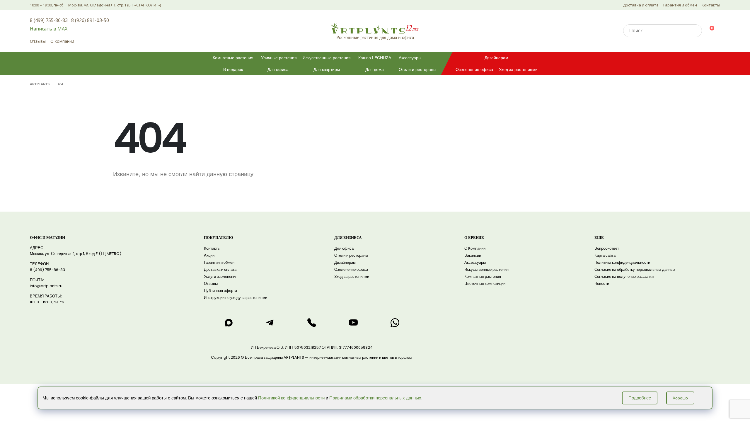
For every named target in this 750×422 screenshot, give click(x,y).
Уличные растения (279, 57)
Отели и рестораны (417, 69)
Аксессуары (410, 57)
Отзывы (38, 41)
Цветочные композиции (484, 283)
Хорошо (680, 398)
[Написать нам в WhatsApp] (395, 322)
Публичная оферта (220, 290)
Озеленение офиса (474, 69)
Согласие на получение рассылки (624, 276)
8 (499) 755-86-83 (49, 20)
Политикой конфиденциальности (291, 397)
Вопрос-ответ (606, 248)
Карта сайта (605, 255)
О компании (62, 41)
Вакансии (472, 255)
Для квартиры (326, 69)
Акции (209, 255)
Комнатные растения (233, 57)
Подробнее (639, 397)
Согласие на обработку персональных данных (634, 269)
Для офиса (278, 69)
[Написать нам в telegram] (270, 322)
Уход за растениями (518, 69)
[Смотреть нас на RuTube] (353, 322)
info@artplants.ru (46, 286)
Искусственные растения (327, 57)
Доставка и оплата (641, 5)
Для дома (374, 69)
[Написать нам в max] (228, 322)
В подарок (233, 69)
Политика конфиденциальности (622, 262)
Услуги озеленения (220, 276)
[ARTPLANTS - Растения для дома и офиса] (375, 28)
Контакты (711, 5)
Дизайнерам (496, 57)
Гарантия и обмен (680, 5)
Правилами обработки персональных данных (375, 397)
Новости (601, 283)
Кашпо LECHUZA (374, 57)
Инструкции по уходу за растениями (235, 297)
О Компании (474, 248)
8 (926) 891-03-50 (90, 20)
